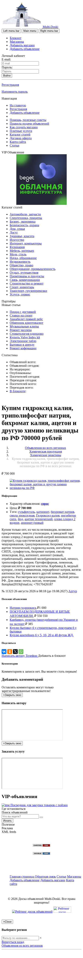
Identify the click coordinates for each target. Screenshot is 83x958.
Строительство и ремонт (27, 283)
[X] (15, 651)
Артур (72, 591)
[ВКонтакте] (4, 651)
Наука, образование (23, 258)
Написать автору (14, 655)
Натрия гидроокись (23, 607)
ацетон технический (39, 519)
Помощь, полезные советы (28, 120)
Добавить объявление (24, 49)
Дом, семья (17, 229)
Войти (6, 75)
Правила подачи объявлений (29, 123)
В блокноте (17, 391)
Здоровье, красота (22, 236)
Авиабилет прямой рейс (26, 319)
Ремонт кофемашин (23, 348)
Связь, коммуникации (25, 280)
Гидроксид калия (47, 515)
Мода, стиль (18, 254)
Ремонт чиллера (21, 330)
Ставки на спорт (21, 315)
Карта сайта (18, 142)
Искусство (17, 239)
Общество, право (21, 265)
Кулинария (17, 247)
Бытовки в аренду (22, 344)
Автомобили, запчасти (25, 214)
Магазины (17, 41)
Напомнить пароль (15, 91)
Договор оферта (21, 138)
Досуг (14, 232)
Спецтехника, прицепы (26, 218)
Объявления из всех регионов (22, 945)
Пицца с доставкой (23, 312)
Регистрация (10, 84)
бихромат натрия (62, 512)
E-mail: (6, 59)
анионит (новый (32, 522)
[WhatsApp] (21, 651)
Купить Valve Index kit (25, 337)
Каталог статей (20, 134)
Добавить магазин (22, 45)
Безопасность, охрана (24, 225)
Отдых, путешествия (24, 272)
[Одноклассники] (9, 651)
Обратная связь (45, 876)
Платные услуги (21, 131)
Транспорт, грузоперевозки (28, 290)
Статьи (14, 145)
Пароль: (7, 67)
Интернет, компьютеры (26, 243)
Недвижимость (20, 261)
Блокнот (15, 38)
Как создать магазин (24, 127)
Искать (7, 820)
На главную (18, 105)
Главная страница (22, 876)
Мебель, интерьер (22, 250)
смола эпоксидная (22, 515)
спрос (45, 503)
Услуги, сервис (20, 294)
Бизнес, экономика (22, 221)
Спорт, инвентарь (22, 287)
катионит (42, 512)
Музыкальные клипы (24, 326)
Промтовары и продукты (27, 276)
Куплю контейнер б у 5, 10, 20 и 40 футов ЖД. (42, 635)
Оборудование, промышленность (32, 269)
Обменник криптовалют (26, 322)
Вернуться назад (13, 942)
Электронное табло (23, 341)
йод (20, 519)
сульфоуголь (26, 512)
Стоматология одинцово (27, 333)
